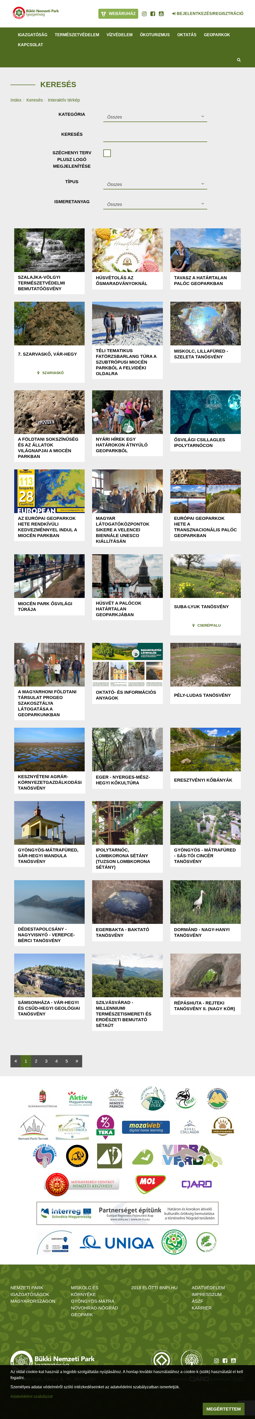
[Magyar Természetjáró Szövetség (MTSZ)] (174, 1242)
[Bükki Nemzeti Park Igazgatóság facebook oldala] (152, 14)
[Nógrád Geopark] (153, 1098)
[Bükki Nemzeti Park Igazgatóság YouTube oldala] (161, 14)
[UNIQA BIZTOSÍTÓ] (116, 1242)
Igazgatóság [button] (32, 35)
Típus (71, 181)
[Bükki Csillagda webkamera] (167, 11)
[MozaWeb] (146, 1127)
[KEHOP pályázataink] (54, 1242)
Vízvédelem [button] (119, 35)
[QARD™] (197, 1185)
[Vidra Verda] (192, 1156)
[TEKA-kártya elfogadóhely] (105, 1127)
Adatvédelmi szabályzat (31, 1396)
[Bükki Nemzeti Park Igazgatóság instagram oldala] (144, 14)
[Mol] (150, 1184)
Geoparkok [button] (217, 35)
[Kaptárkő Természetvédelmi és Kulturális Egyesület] (218, 1098)
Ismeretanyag (72, 201)
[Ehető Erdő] (206, 1242)
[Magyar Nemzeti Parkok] (116, 1098)
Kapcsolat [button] (30, 45)
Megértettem (223, 1409)
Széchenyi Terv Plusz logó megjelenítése (72, 159)
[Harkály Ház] (109, 1155)
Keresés (34, 100)
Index (15, 100)
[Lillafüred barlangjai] (141, 1155)
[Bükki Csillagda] (189, 1127)
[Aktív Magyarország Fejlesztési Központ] (79, 1098)
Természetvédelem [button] (77, 35)
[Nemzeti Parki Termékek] (33, 1127)
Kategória (72, 114)
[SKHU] (127, 1213)
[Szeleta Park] (77, 1155)
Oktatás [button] (186, 35)
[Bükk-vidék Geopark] (44, 1155)
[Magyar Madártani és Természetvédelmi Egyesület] (186, 1098)
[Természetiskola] (72, 1127)
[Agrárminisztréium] (42, 1098)
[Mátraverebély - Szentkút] (82, 1184)
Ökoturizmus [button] (155, 35)
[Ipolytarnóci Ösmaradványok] (223, 1127)
